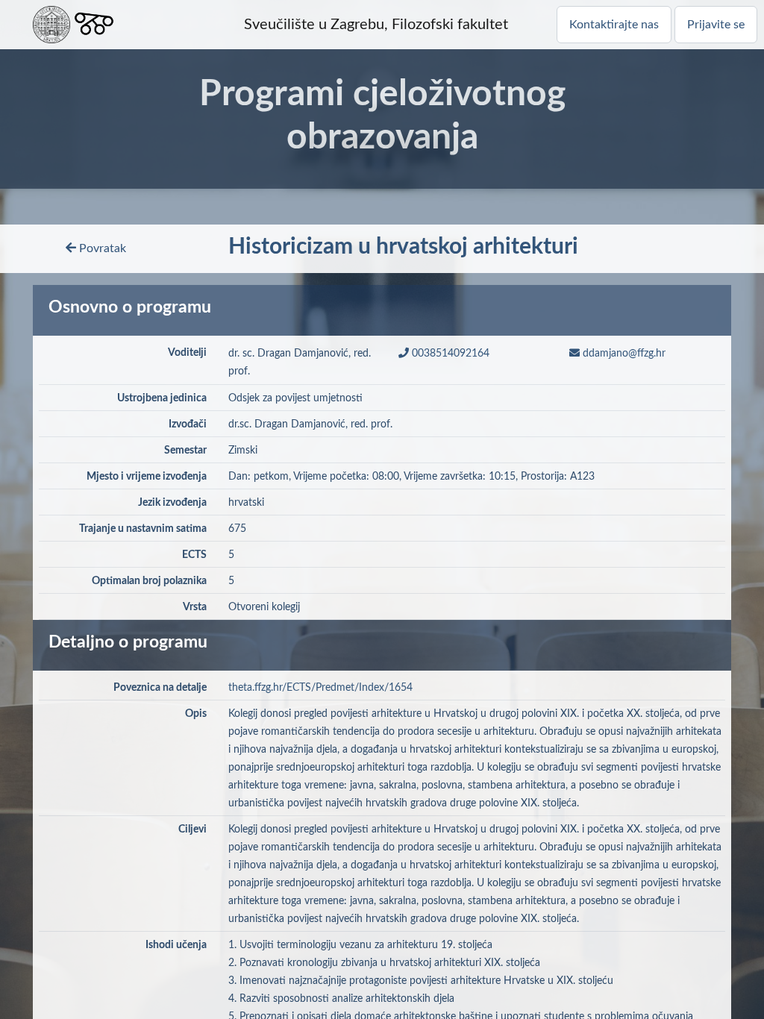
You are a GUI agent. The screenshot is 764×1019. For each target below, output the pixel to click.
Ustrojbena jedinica (162, 398)
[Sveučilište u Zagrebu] (51, 24)
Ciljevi (192, 829)
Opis (196, 714)
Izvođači (188, 424)
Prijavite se (716, 25)
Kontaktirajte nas (614, 25)
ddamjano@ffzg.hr (623, 353)
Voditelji (187, 353)
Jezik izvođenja (172, 503)
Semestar (185, 450)
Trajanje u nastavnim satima (143, 529)
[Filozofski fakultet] (94, 24)
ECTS (194, 555)
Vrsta (195, 607)
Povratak (101, 248)
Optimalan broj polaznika (149, 581)
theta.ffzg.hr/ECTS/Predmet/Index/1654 (320, 688)
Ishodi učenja (176, 945)
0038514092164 (449, 353)
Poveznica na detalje (160, 688)
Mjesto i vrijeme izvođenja (147, 476)
